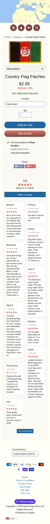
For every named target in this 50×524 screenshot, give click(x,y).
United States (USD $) (23, 454)
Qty (25, 110)
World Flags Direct (32, 506)
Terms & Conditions (25, 480)
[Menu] (13, 27)
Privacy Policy (25, 483)
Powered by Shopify (25, 513)
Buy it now (25, 133)
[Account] (21, 27)
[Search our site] (36, 27)
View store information (20, 153)
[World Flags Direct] (25, 12)
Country (25, 99)
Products (17, 37)
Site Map (25, 490)
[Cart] (29, 27)
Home (7, 37)
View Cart (25, 493)
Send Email (25, 487)
